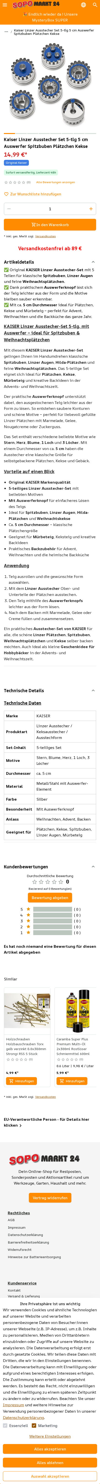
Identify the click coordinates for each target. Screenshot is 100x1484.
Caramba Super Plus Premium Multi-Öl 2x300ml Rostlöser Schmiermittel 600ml (73, 1046)
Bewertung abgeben (50, 897)
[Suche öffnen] (95, 5)
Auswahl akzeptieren (50, 1476)
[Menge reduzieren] (9, 209)
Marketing (47, 1425)
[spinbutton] (50, 209)
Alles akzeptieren (50, 1449)
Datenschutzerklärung (23, 1417)
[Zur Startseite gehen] (36, 4)
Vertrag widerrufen (50, 1197)
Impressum (13, 1404)
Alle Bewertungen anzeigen (55, 182)
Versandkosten (45, 236)
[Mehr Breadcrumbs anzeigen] (6, 31)
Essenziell (18, 1425)
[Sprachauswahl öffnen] (83, 5)
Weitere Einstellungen (50, 1436)
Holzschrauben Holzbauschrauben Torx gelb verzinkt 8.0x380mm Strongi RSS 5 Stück (26, 1046)
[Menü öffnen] (5, 5)
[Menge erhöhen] (91, 209)
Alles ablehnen (50, 1462)
